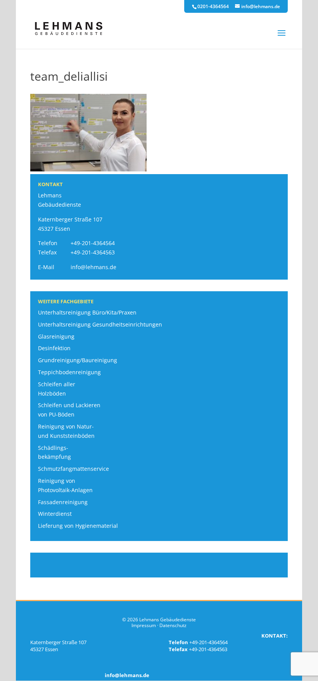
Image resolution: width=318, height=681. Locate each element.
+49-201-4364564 (93, 243)
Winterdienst (55, 513)
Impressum (143, 625)
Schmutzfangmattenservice (73, 468)
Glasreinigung (56, 336)
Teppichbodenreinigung (69, 372)
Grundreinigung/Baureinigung (77, 360)
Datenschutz (173, 625)
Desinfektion (54, 348)
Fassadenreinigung (63, 502)
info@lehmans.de (93, 267)
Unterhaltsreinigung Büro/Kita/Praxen (87, 312)
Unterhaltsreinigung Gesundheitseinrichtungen (100, 324)
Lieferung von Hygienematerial (78, 525)
